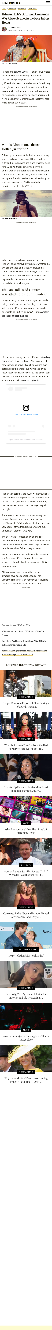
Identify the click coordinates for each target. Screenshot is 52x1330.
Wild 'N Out (32, 9)
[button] (48, 3)
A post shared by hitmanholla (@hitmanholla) (26, 439)
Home (4, 9)
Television (12, 9)
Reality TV (22, 9)
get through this (31, 380)
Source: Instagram (10, 64)
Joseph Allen (16, 28)
